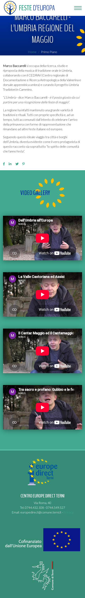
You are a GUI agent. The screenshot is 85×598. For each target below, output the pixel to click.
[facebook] (4, 164)
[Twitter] (17, 164)
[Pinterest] (23, 164)
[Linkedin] (10, 164)
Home (32, 52)
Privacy (68, 512)
